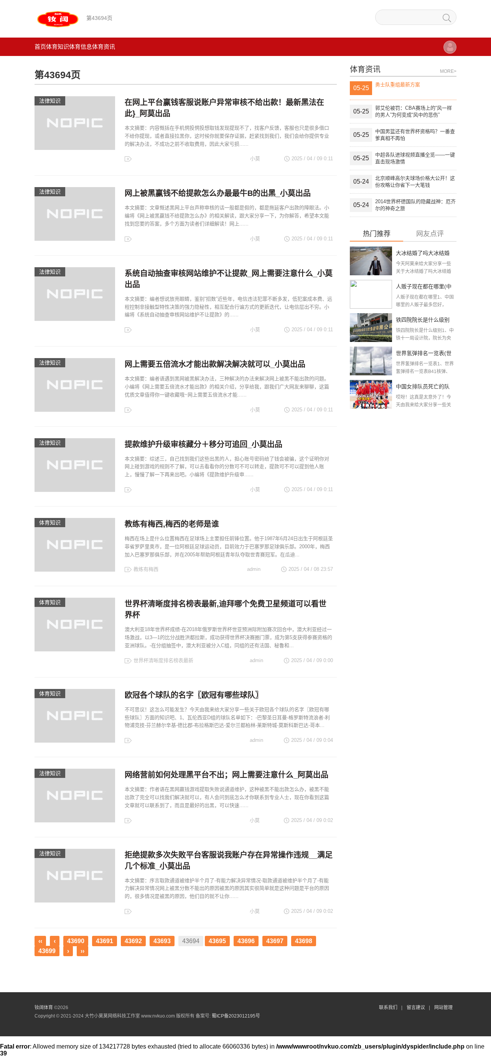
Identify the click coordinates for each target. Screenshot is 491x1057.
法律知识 (50, 101)
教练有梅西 (145, 569)
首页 (40, 46)
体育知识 (57, 46)
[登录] (449, 51)
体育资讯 (103, 46)
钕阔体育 (44, 1007)
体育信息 (80, 46)
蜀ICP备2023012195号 (236, 1016)
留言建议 (416, 1007)
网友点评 (430, 234)
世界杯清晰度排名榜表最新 (163, 660)
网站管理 (443, 1007)
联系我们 (388, 1007)
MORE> (448, 71)
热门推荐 (376, 234)
